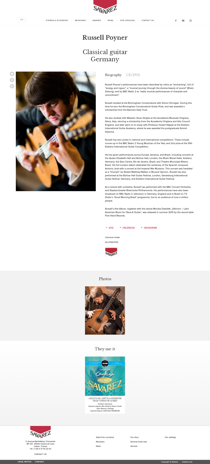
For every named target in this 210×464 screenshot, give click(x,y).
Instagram (190, 20)
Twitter (12, 74)
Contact (39, 462)
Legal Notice (24, 462)
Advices (133, 446)
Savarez (96, 20)
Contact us (148, 20)
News (110, 20)
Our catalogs (127, 20)
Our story (134, 437)
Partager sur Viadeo (12, 86)
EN (21, 20)
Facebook (175, 20)
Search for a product (105, 437)
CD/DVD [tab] (133, 75)
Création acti (187, 462)
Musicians (80, 20)
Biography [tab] (113, 75)
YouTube (183, 20)
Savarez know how (138, 442)
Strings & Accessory (57, 20)
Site (111, 227)
